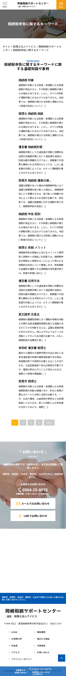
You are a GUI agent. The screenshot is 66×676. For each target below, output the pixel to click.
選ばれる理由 (43, 639)
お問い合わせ (43, 652)
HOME (14, 632)
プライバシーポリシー (21, 659)
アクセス (15, 652)
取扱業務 (41, 632)
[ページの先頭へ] (61, 658)
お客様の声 (16, 639)
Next (49, 422)
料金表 (14, 645)
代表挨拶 (41, 645)
